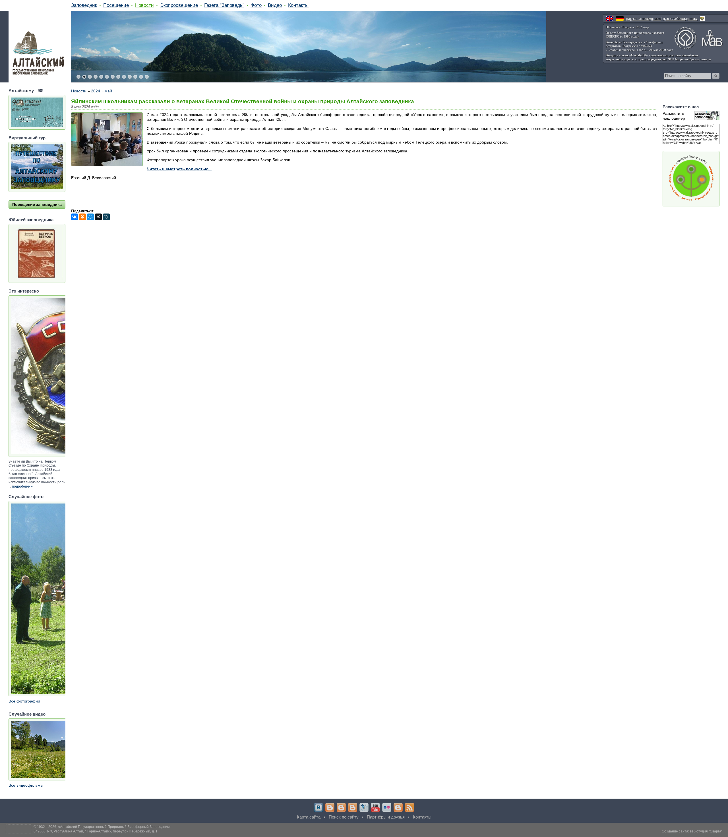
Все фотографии (24, 701)
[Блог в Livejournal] (364, 807)
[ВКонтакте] (74, 217)
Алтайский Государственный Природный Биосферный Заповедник (114, 827)
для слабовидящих (680, 18)
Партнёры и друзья (386, 817)
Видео (275, 5)
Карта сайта (308, 817)
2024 (95, 91)
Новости (144, 5)
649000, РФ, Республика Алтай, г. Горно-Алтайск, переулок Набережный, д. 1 (96, 831)
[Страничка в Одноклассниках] (341, 807)
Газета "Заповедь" (224, 5)
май (108, 91)
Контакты (298, 5)
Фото (256, 5)
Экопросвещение (179, 5)
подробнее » (22, 486)
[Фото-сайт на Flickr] (386, 807)
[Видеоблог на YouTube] (375, 807)
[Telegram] (329, 807)
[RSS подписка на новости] (409, 807)
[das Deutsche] (620, 18)
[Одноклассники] (82, 217)
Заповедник (84, 5)
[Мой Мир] (90, 217)
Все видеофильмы (26, 785)
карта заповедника (643, 18)
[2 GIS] (398, 807)
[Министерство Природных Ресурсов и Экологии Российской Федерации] (702, 18)
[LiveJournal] (106, 217)
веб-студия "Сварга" (706, 831)
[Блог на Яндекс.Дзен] (352, 807)
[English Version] (609, 18)
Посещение (116, 5)
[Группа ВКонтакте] (318, 807)
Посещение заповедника (37, 204)
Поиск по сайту (344, 817)
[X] (98, 217)
